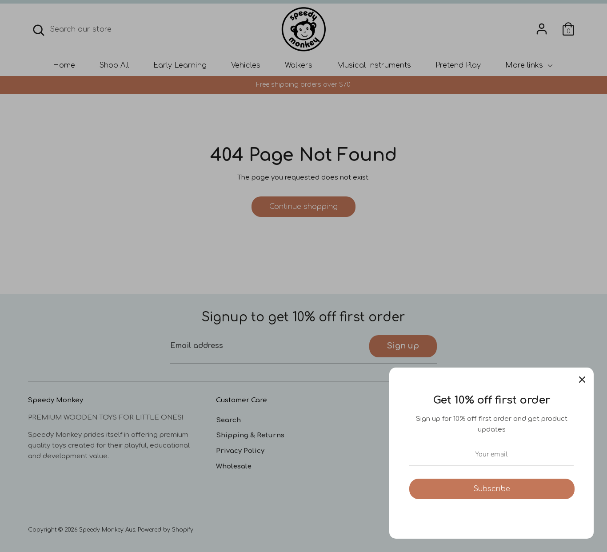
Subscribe (492, 489)
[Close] (582, 379)
